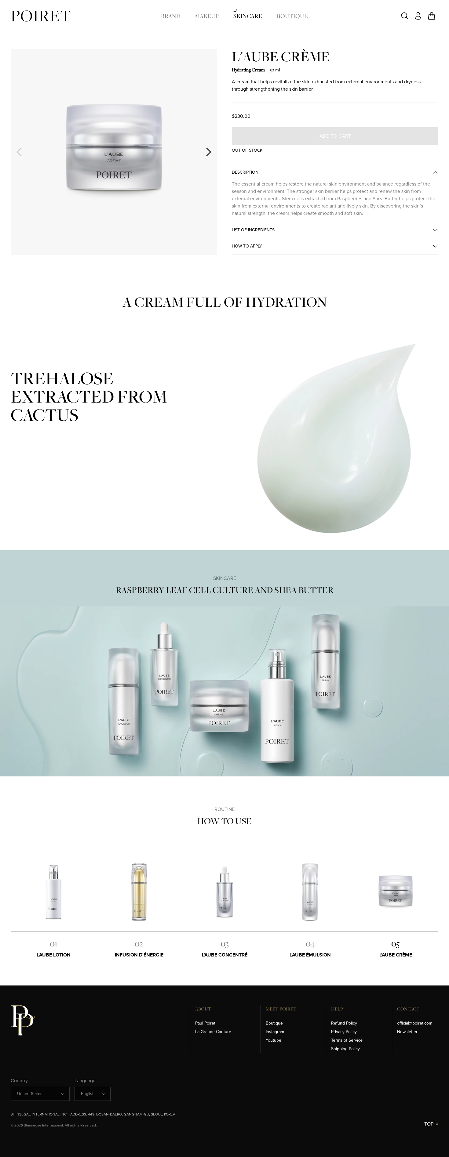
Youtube (273, 1040)
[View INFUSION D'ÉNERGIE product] (139, 892)
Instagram (275, 1032)
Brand (170, 16)
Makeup (207, 16)
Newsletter (407, 1032)
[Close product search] (404, 16)
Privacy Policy (344, 1032)
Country (19, 1080)
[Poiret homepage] (41, 16)
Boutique (292, 16)
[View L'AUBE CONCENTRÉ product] (224, 892)
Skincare (247, 16)
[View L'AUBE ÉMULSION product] (310, 892)
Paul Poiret (205, 1023)
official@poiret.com (414, 1023)
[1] (96, 249)
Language (85, 1080)
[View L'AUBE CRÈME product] (395, 892)
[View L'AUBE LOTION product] (53, 892)
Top (428, 1123)
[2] (131, 249)
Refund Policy (344, 1023)
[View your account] (418, 16)
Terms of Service (347, 1040)
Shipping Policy (345, 1049)
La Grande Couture (213, 1032)
